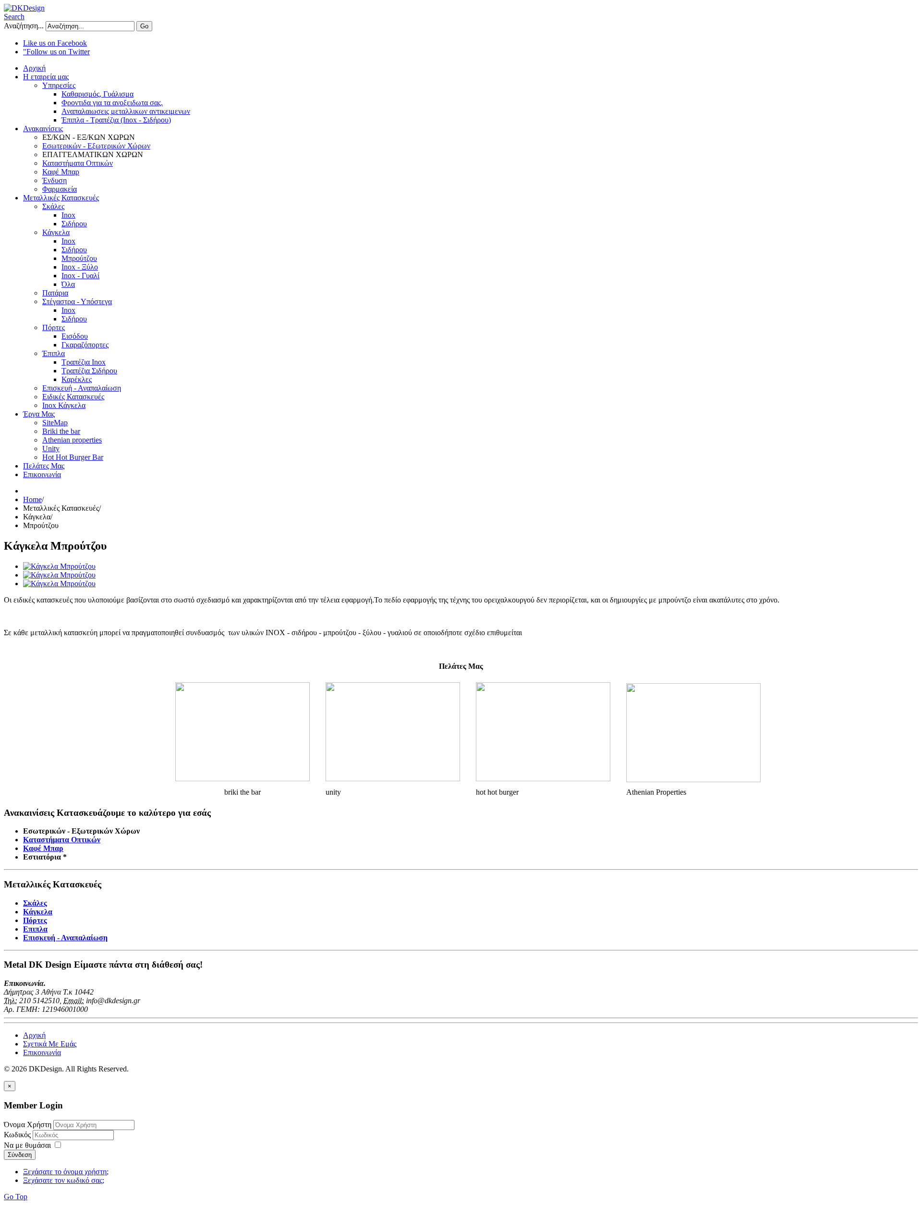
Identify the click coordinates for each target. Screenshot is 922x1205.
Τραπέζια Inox (83, 362)
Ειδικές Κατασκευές (73, 397)
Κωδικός (18, 1135)
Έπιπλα (53, 353)
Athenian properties (72, 440)
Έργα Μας (39, 414)
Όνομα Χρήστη (27, 1124)
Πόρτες (53, 327)
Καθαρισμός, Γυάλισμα (97, 94)
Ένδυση (54, 180)
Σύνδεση (20, 1154)
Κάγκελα (56, 232)
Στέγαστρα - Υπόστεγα (77, 301)
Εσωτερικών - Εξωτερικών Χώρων (96, 146)
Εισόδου (74, 336)
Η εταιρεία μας (46, 77)
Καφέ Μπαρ (60, 172)
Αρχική (34, 68)
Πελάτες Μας (43, 466)
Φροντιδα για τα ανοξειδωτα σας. (112, 102)
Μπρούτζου (79, 258)
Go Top (15, 1197)
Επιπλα (35, 929)
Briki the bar (61, 431)
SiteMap (55, 422)
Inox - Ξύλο (79, 267)
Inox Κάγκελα (63, 405)
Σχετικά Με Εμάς (49, 1044)
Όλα (68, 284)
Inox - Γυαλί (80, 275)
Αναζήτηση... (24, 26)
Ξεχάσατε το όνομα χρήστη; (66, 1172)
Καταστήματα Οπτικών (77, 163)
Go (144, 26)
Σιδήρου (74, 224)
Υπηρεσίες (58, 85)
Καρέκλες (76, 379)
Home (32, 499)
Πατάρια (55, 293)
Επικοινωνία (42, 474)
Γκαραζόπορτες (85, 345)
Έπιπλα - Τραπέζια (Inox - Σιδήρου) (116, 120)
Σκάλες (53, 206)
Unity (51, 448)
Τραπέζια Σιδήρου (89, 371)
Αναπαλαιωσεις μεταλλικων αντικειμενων (125, 111)
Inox (68, 215)
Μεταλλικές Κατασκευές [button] (61, 198)
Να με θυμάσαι (27, 1145)
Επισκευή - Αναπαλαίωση (81, 388)
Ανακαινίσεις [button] (43, 128)
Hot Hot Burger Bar (72, 457)
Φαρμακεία (59, 189)
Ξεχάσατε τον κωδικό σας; (63, 1180)
